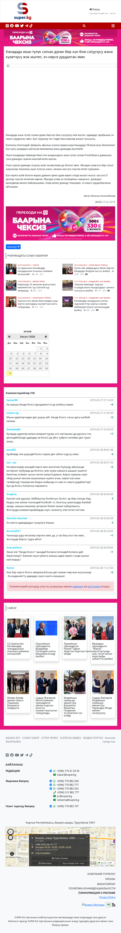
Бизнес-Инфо (39, 281)
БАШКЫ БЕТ (13, 738)
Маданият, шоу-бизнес (100, 281)
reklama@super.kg (68, 800)
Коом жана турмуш (42, 298)
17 (10, 363)
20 (28, 363)
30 (46, 368)
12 (22, 358)
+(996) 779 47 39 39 (68, 771)
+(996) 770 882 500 (68, 781)
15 (40, 358)
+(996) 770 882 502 (68, 788)
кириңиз (77, 586)
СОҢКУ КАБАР (30, 738)
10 (10, 358)
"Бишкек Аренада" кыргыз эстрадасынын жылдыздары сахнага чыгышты (94, 287)
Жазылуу (12, 246)
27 (28, 368)
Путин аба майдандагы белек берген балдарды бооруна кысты (94, 271)
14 (34, 358)
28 (34, 368)
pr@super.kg (64, 796)
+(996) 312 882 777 (68, 792)
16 (46, 358)
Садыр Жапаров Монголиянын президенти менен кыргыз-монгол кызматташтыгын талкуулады (46, 705)
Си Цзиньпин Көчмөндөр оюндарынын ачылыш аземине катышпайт (35, 271)
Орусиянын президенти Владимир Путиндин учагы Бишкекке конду (46, 650)
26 (22, 368)
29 (40, 368)
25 (16, 368)
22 (40, 363)
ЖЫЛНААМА (13, 741)
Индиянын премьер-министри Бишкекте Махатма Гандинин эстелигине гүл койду (73, 706)
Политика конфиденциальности (92, 888)
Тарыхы (110, 879)
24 (10, 368)
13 (28, 358)
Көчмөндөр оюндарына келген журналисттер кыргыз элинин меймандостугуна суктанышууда (91, 305)
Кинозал (110, 738)
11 (17, 358)
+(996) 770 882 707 (68, 806)
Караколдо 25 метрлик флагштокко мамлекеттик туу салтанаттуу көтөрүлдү (37, 287)
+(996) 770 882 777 (68, 785)
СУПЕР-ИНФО (49, 738)
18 (16, 363)
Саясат (36, 265)
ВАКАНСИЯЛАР (106, 884)
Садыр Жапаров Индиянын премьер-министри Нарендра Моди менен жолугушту (102, 705)
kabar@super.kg (66, 774)
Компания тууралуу (101, 874)
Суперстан (108, 741)
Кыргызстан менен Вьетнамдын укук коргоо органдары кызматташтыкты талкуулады (38, 303)
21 (34, 363)
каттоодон (94, 586)
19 (22, 363)
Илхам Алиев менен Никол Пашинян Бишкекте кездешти (15, 703)
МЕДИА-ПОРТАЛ (93, 738)
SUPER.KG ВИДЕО (70, 738)
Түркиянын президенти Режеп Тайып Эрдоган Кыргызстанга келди (78, 648)
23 (46, 363)
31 (10, 373)
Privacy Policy (107, 897)
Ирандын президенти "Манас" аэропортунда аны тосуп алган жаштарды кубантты (102, 651)
